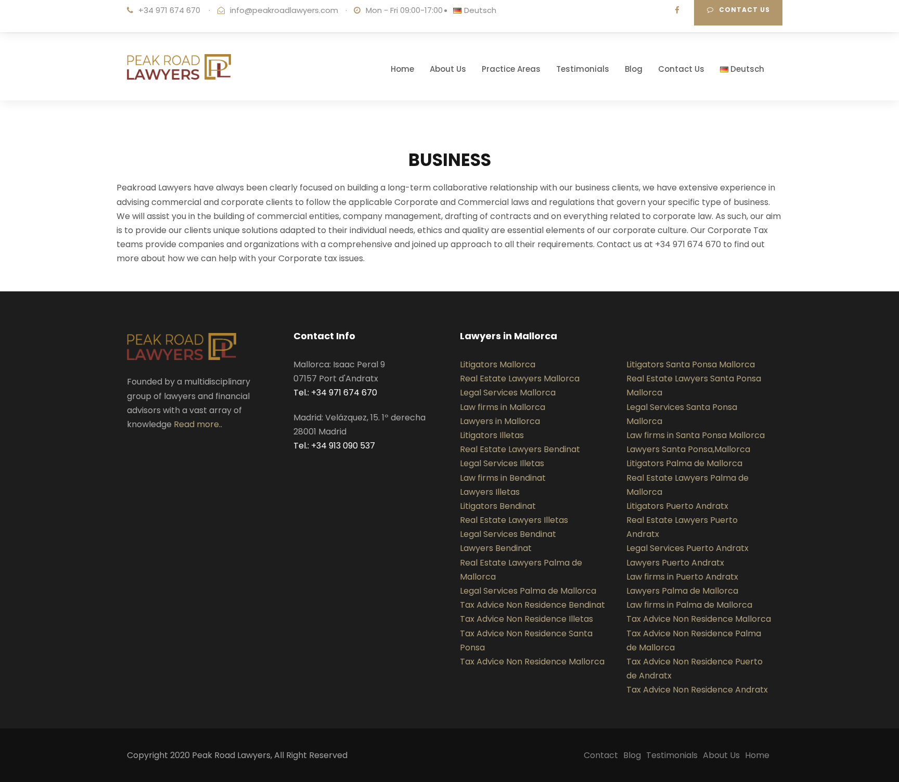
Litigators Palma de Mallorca (684, 463)
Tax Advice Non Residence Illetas (526, 619)
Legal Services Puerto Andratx (687, 548)
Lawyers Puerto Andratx (675, 563)
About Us (448, 68)
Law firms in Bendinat (503, 478)
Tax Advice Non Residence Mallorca (532, 662)
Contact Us (681, 68)
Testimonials (582, 68)
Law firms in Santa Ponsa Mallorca (695, 435)
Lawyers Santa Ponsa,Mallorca (688, 449)
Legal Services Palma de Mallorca (528, 591)
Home (402, 68)
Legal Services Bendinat (508, 534)
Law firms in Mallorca (502, 407)
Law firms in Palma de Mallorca (689, 605)
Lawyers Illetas (490, 492)
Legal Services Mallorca (508, 393)
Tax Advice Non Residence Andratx (697, 690)
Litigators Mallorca (497, 364)
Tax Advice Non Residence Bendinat (532, 605)
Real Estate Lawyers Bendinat (520, 449)
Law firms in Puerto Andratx (682, 577)
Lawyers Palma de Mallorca (682, 591)
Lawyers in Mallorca (500, 421)
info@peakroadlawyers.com (284, 10)
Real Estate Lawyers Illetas (514, 520)
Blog (634, 68)
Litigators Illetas (492, 435)
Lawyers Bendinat (496, 548)
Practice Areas (511, 68)
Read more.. (198, 424)
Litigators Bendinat (498, 506)
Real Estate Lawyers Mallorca (520, 378)
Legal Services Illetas (502, 463)
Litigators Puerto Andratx (677, 506)
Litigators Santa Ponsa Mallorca (690, 364)
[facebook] (677, 10)
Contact (601, 755)
